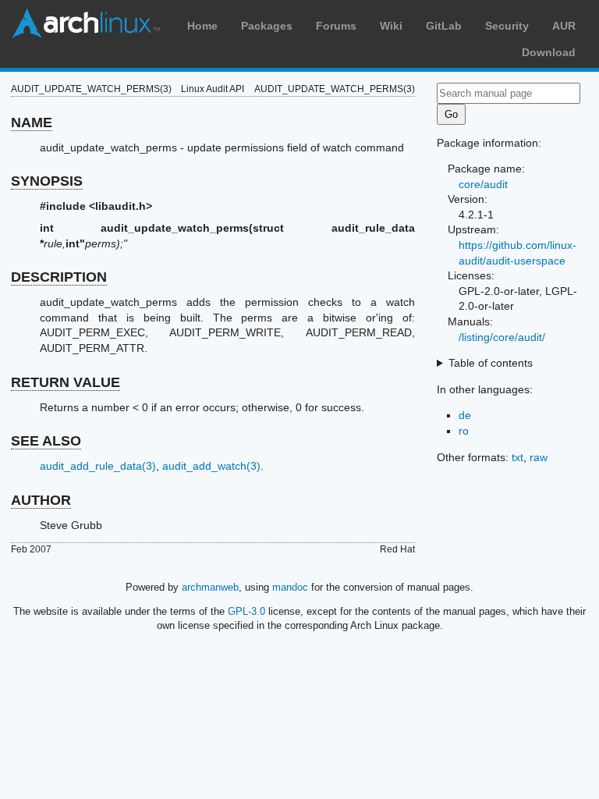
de (465, 415)
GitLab (444, 26)
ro (464, 430)
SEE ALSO (46, 441)
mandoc (290, 587)
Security (507, 26)
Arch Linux (86, 23)
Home (202, 26)
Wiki (391, 26)
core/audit (483, 184)
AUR (564, 26)
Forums (336, 26)
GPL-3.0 (246, 611)
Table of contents (490, 363)
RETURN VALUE (65, 382)
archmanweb (210, 587)
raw (539, 457)
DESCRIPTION (59, 277)
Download (549, 52)
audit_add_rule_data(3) (98, 466)
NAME (31, 122)
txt (517, 457)
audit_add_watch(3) (211, 466)
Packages (266, 26)
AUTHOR (41, 500)
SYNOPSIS (47, 181)
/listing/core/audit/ (502, 337)
